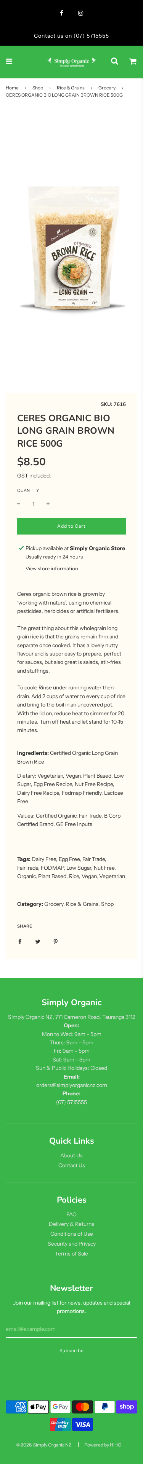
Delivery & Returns (71, 1224)
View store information (52, 568)
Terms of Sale (71, 1253)
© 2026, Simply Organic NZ (43, 1445)
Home (12, 88)
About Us (71, 1155)
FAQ (71, 1214)
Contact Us (71, 1165)
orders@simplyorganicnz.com (71, 1085)
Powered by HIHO (102, 1445)
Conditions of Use (71, 1233)
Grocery (107, 88)
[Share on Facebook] (19, 941)
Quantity (28, 490)
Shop (37, 88)
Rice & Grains (71, 88)
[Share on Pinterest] (55, 941)
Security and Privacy (72, 1243)
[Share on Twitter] (37, 941)
